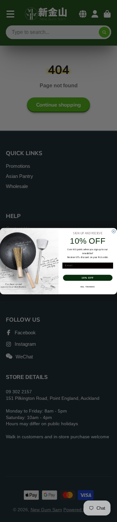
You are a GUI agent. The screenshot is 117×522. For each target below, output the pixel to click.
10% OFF (88, 277)
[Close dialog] (113, 231)
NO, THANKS (88, 286)
